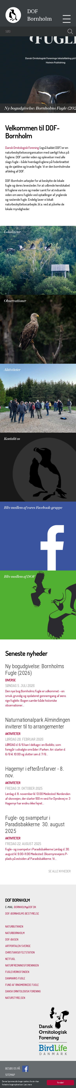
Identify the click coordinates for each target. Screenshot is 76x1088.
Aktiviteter (12, 734)
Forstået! (60, 1082)
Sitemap (10, 1074)
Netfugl (10, 959)
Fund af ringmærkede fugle (22, 984)
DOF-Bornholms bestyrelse (22, 913)
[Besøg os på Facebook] (25, 1068)
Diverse (10, 680)
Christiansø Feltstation (20, 952)
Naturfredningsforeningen (22, 965)
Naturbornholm (15, 933)
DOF (32, 11)
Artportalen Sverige (18, 946)
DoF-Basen (11, 939)
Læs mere (28, 1084)
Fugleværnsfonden (17, 972)
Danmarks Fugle (15, 978)
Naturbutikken (14, 926)
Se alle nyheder (60, 871)
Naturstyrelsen (15, 997)
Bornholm (39, 18)
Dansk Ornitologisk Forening (22, 148)
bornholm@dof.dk (25, 907)
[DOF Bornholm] (13, 22)
